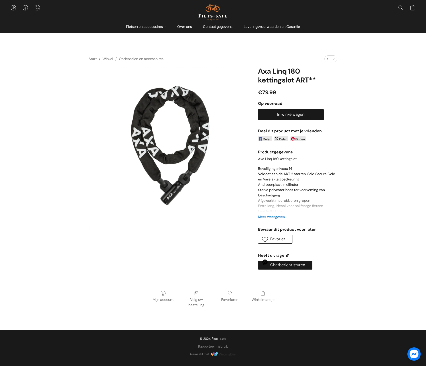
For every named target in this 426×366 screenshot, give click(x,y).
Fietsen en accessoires (145, 26)
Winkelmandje (263, 299)
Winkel (108, 59)
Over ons (184, 26)
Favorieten (229, 299)
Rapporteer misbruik (213, 346)
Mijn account (163, 299)
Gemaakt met (199, 354)
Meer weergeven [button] (271, 217)
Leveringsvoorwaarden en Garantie (272, 26)
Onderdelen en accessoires (141, 59)
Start (93, 59)
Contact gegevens (218, 26)
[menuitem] (328, 59)
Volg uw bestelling (196, 302)
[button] (213, 12)
